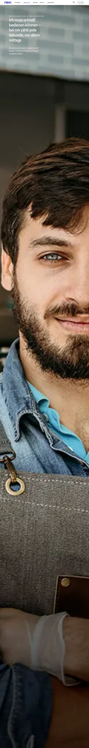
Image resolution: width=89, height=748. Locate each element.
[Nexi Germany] (8, 3)
